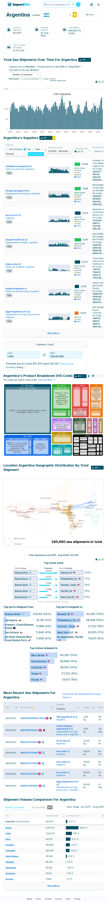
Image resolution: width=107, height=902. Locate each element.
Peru (8, 839)
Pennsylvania (39, 661)
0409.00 (97, 294)
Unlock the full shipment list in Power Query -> (82, 696)
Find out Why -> (46, 379)
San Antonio (12, 632)
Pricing (77, 899)
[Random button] (72, 4)
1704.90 (97, 220)
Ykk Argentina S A (65, 717)
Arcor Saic (61, 741)
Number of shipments (22, 74)
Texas (34, 673)
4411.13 (96, 321)
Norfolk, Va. (66, 591)
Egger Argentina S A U (16, 311)
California (37, 667)
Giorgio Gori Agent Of (16, 191)
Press (38, 899)
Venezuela (11, 867)
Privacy (58, 899)
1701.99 (96, 226)
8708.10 (97, 199)
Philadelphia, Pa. (69, 578)
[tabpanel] (53, 851)
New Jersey (38, 655)
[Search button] (78, 4)
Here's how (66, 363)
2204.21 (97, 171)
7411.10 (96, 269)
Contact (48, 899)
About (29, 899)
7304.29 (97, 278)
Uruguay (10, 862)
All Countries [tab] (42, 807)
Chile (8, 833)
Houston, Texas (68, 584)
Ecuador (10, 845)
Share (91, 14)
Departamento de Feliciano (18, 193)
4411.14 (96, 318)
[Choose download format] (89, 60)
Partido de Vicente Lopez (17, 291)
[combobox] (61, 4)
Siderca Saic (12, 264)
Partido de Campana (15, 267)
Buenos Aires (21, 572)
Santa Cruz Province (15, 169)
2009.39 (97, 296)
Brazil (8, 828)
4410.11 (96, 324)
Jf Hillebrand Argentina (17, 166)
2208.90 (97, 180)
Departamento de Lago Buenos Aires (23, 314)
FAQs (68, 899)
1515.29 (96, 229)
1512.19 (96, 174)
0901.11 (96, 223)
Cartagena (11, 620)
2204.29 (97, 204)
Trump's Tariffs (49, 79)
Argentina (29, 169)
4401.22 (97, 326)
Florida (35, 679)
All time (33, 70)
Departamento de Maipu (17, 242)
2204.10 (96, 177)
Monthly (30, 66)
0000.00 (97, 253)
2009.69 (97, 250)
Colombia (10, 850)
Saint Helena (12, 856)
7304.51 (96, 272)
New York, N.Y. (68, 597)
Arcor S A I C (12, 215)
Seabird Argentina (15, 288)
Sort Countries (36, 154)
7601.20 (97, 299)
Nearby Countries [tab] (16, 807)
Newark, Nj (66, 572)
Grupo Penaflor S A (15, 239)
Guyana (9, 879)
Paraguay (10, 873)
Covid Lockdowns (31, 79)
